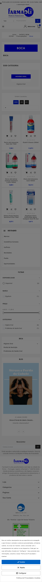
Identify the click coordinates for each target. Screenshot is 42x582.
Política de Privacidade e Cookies (28, 578)
